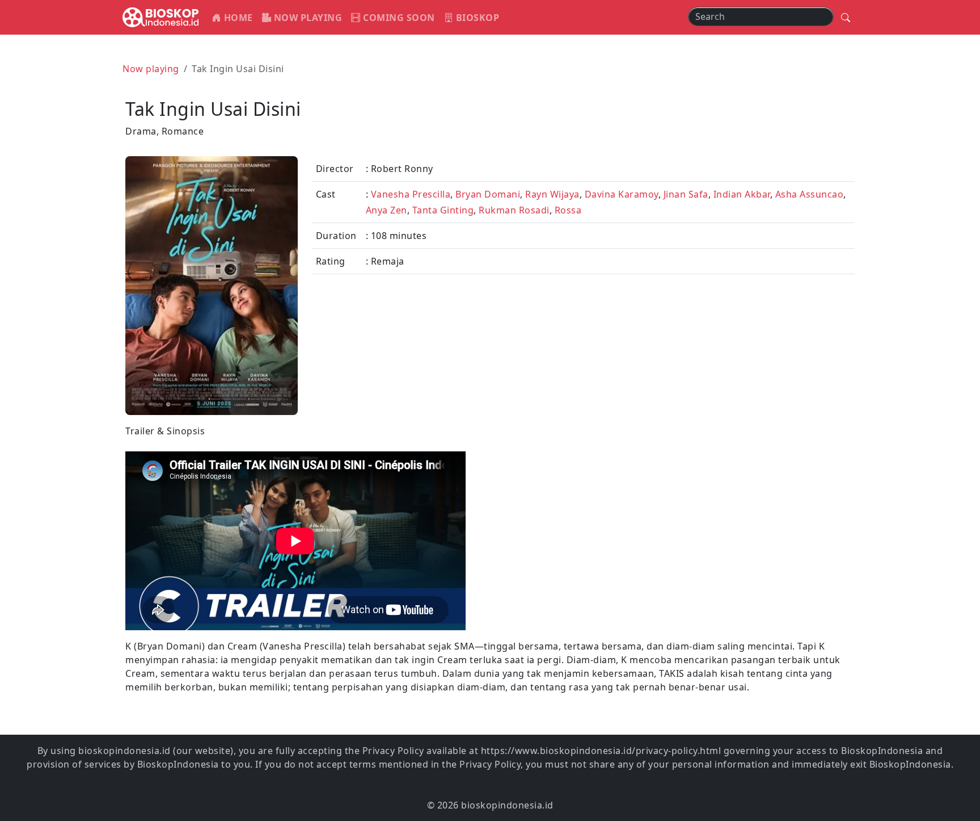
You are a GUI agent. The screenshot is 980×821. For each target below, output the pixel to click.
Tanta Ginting (443, 210)
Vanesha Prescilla (411, 194)
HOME (237, 17)
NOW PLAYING (306, 17)
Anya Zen (386, 210)
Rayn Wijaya (552, 194)
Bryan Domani (487, 194)
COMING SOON (398, 17)
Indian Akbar (741, 194)
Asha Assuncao (809, 194)
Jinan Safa (686, 194)
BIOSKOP (476, 17)
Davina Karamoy (621, 194)
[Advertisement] (676, 503)
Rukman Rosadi (514, 210)
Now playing (150, 68)
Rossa (568, 210)
